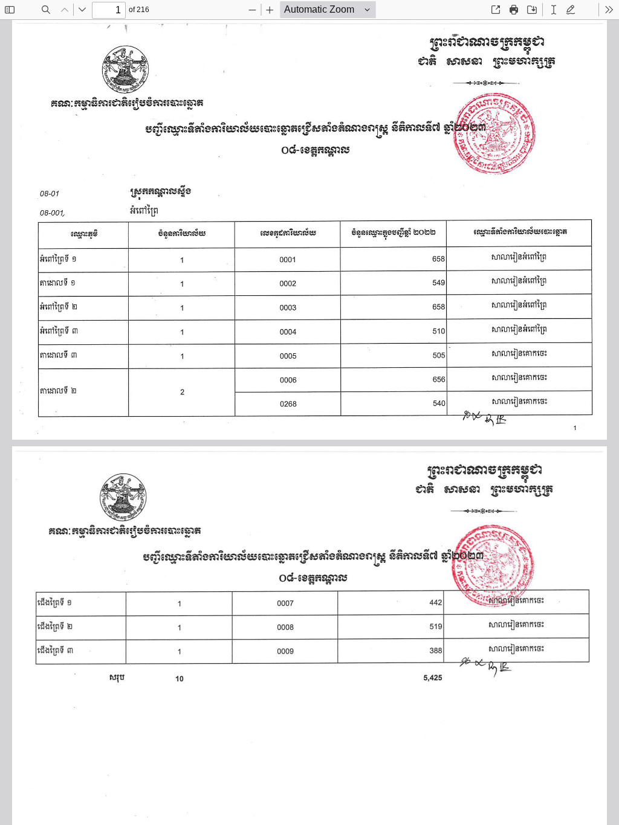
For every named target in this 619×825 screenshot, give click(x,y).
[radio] (553, 9)
